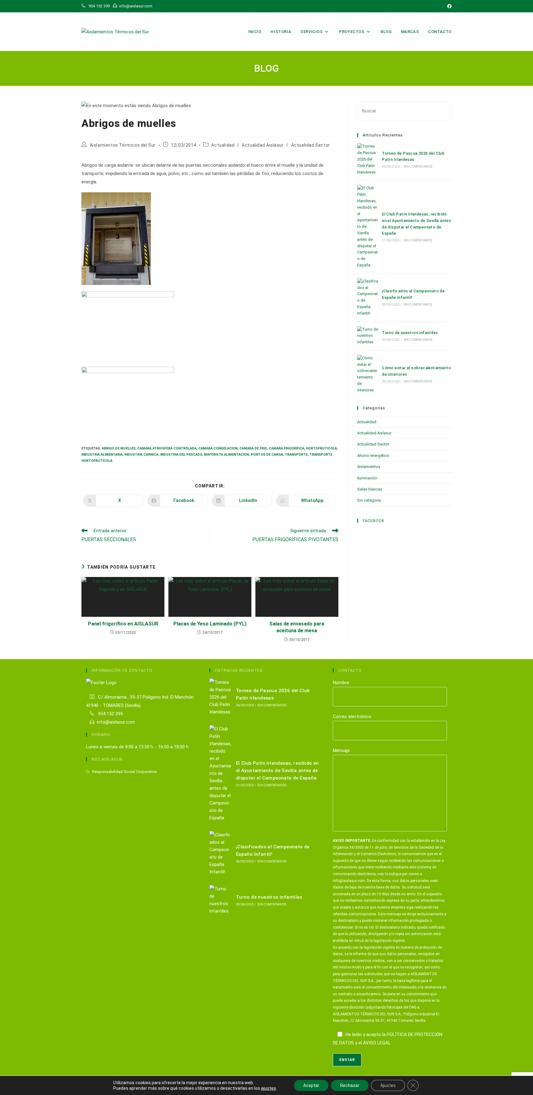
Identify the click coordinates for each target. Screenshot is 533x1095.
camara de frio (253, 448)
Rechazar (349, 1085)
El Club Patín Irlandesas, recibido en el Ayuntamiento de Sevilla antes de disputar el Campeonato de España (277, 770)
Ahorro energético (373, 455)
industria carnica (141, 455)
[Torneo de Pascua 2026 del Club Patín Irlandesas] (367, 159)
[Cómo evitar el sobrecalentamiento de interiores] (367, 374)
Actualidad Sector (310, 145)
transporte (296, 455)
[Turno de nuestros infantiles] (367, 335)
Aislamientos (368, 466)
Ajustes (388, 1085)
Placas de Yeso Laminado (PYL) (209, 624)
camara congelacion (218, 448)
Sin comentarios (418, 166)
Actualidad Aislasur (262, 145)
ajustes (268, 1088)
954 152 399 (110, 714)
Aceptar (311, 1085)
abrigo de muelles (118, 448)
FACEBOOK (374, 520)
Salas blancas (369, 489)
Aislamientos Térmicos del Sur (123, 145)
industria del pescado (181, 455)
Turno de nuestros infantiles (410, 332)
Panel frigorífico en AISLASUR (123, 624)
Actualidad (222, 145)
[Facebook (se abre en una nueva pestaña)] (448, 6)
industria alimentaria (101, 455)
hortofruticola (321, 448)
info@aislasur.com (116, 722)
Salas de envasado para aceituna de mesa (296, 627)
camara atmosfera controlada (166, 448)
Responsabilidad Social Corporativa (124, 771)
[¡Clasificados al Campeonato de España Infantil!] (367, 297)
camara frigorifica (286, 448)
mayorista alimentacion (226, 455)
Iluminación (367, 478)
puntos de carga (267, 455)
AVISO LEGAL (377, 1043)
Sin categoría (369, 500)
